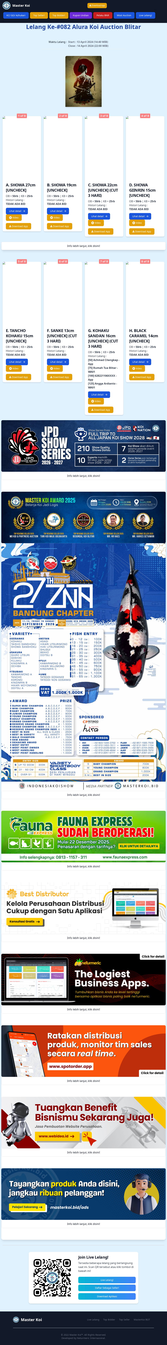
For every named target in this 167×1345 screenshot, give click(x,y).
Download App (98, 5)
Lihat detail (15, 211)
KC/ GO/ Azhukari (16, 15)
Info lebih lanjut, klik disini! (83, 246)
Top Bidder (109, 1319)
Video (15, 217)
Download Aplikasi (107, 1296)
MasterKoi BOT (142, 1319)
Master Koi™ (76, 1334)
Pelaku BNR (103, 15)
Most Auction (124, 15)
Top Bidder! (59, 15)
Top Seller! (39, 15)
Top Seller (124, 1319)
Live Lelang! (145, 15)
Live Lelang (93, 1319)
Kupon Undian (81, 15)
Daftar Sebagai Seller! (107, 1287)
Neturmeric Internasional (91, 1338)
